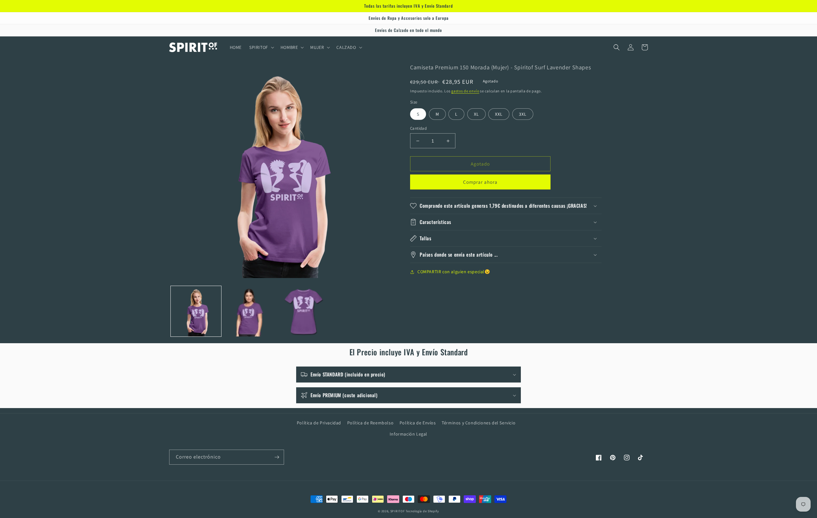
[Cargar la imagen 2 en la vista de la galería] (249, 311)
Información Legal (408, 434)
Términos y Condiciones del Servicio (478, 423)
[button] (261, 47)
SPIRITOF (397, 511)
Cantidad (418, 128)
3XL (523, 114)
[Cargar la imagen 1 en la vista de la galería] (196, 311)
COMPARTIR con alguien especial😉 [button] (453, 271)
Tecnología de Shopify (422, 511)
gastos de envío (465, 91)
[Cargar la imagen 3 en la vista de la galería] (303, 311)
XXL (499, 114)
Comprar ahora (480, 182)
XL (476, 114)
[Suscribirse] (277, 457)
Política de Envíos (418, 423)
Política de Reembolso (370, 423)
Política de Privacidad (319, 423)
